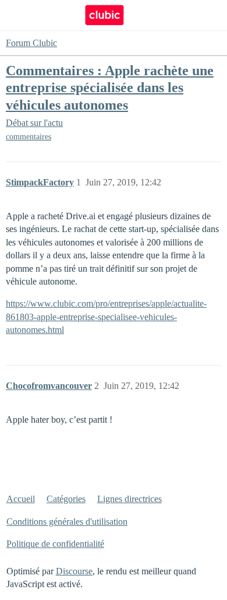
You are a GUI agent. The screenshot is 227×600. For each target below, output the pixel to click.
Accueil (20, 499)
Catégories (66, 499)
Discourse (74, 571)
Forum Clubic (31, 43)
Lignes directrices (129, 499)
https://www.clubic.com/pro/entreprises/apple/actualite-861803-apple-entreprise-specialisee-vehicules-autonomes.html (106, 317)
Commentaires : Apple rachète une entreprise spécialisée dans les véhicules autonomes (110, 87)
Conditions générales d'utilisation (66, 522)
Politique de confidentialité (55, 544)
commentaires (28, 136)
